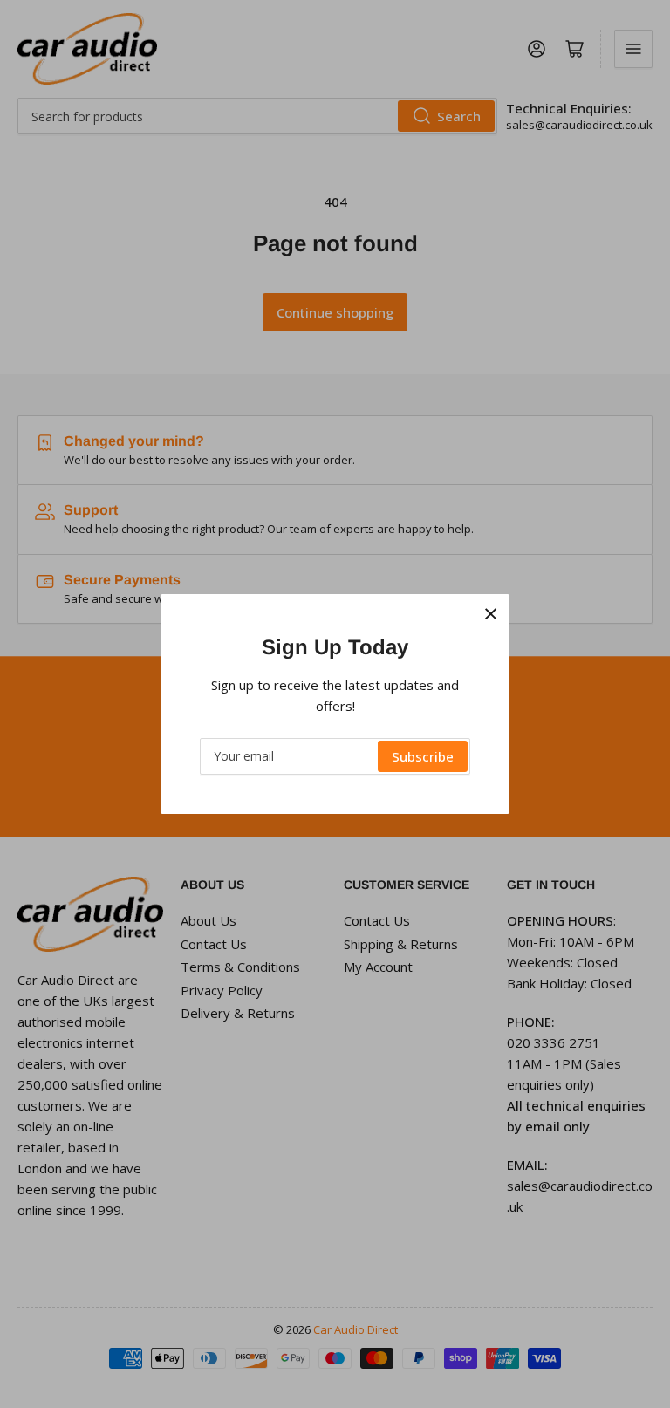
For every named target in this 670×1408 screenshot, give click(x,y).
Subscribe (423, 756)
